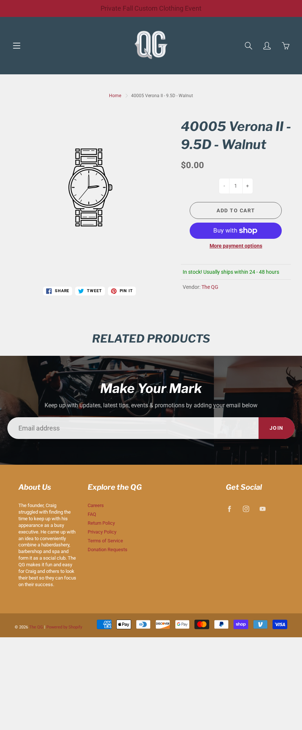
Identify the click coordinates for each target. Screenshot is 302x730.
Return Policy (101, 523)
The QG (209, 287)
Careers (96, 505)
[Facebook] (229, 508)
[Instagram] (246, 508)
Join (277, 428)
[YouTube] (262, 508)
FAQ (92, 514)
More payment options (236, 246)
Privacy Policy (102, 532)
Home (115, 95)
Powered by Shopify (64, 627)
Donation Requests (107, 549)
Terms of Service (105, 540)
